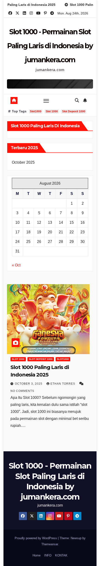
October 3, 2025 (29, 383)
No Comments (22, 391)
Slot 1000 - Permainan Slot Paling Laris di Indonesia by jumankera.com (50, 46)
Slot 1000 (52, 111)
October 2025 (23, 162)
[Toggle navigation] (46, 100)
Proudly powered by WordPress (36, 538)
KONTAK (61, 555)
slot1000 (63, 359)
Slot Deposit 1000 (73, 111)
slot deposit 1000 (41, 359)
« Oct (16, 265)
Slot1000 (35, 111)
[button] (77, 100)
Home (36, 555)
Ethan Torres (63, 383)
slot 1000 (18, 359)
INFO (47, 555)
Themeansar (49, 544)
